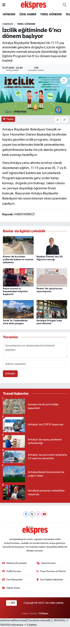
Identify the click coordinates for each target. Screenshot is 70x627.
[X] (32, 514)
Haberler (7, 24)
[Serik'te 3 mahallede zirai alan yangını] (18, 309)
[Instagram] (38, 514)
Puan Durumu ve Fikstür (53, 571)
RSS (13, 603)
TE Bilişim (43, 613)
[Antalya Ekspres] (33, 5)
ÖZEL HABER (27, 14)
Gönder (10, 373)
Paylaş (10, 119)
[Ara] (64, 5)
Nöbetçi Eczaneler (16, 563)
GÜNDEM (9, 14)
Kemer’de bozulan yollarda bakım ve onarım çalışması (18, 259)
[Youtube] (44, 514)
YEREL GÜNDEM (51, 14)
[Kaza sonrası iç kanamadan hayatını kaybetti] (18, 277)
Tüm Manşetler (14, 579)
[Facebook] (26, 514)
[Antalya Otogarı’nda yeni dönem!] (52, 309)
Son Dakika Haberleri (51, 579)
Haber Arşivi (13, 588)
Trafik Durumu (13, 571)
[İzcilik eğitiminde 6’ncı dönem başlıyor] (35, 94)
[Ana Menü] (3, 5)
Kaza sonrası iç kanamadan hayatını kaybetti (15, 291)
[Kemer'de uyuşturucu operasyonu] (52, 277)
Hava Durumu (48, 563)
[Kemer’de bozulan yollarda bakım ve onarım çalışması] (18, 245)
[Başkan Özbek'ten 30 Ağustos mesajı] (52, 245)
